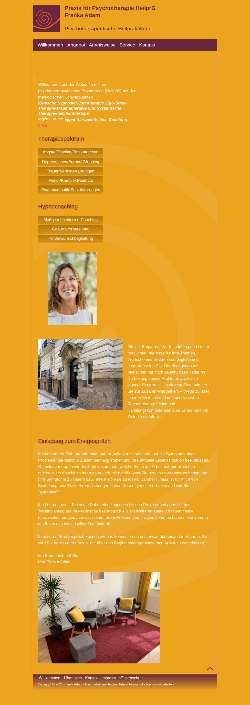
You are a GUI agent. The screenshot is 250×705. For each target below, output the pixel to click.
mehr (42, 125)
